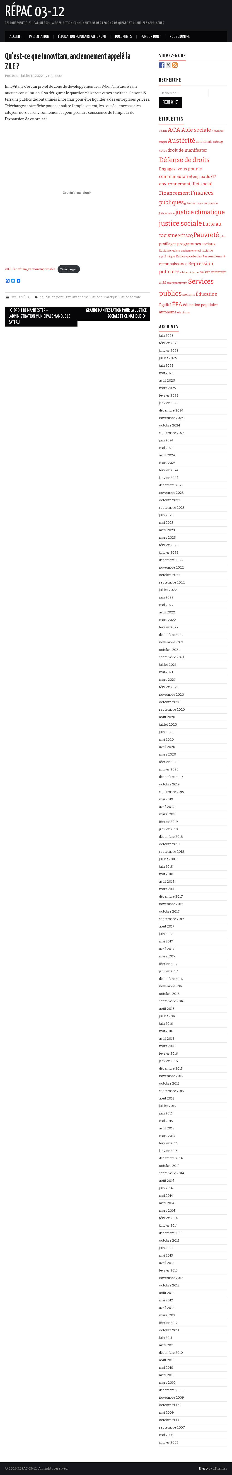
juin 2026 (166, 336)
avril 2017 (166, 949)
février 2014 (168, 1218)
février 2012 (168, 1323)
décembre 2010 (171, 1353)
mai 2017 (166, 941)
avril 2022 (167, 612)
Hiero (203, 1468)
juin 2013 (166, 1248)
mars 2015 (167, 1136)
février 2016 (168, 1054)
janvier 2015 (168, 1151)
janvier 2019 (168, 829)
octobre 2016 (169, 994)
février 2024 (168, 470)
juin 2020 (166, 732)
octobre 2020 (169, 702)
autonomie (204, 142)
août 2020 (167, 717)
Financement (174, 193)
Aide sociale (196, 130)
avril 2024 (167, 455)
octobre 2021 (169, 650)
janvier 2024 (168, 478)
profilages (167, 244)
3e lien (163, 130)
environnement (175, 184)
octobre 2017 (169, 911)
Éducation (207, 294)
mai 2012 (166, 1300)
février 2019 (168, 822)
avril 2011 (166, 1345)
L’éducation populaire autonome (82, 37)
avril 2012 (166, 1308)
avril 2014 (166, 1203)
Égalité (165, 305)
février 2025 (168, 395)
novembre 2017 (171, 904)
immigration (211, 203)
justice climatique (104, 297)
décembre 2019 (171, 777)
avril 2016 (166, 1039)
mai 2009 (166, 1412)
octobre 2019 (169, 784)
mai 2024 (166, 448)
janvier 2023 (168, 553)
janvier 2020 (169, 769)
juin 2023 (166, 515)
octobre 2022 (169, 575)
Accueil (15, 37)
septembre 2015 (171, 1091)
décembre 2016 (171, 979)
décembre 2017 (171, 897)
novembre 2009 (171, 1398)
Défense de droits (184, 160)
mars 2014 (167, 1211)
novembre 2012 (171, 1278)
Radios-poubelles (189, 256)
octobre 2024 (169, 425)
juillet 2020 (168, 725)
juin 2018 (166, 867)
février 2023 (168, 545)
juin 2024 (166, 440)
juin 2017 (166, 934)
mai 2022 (166, 605)
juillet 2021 (167, 665)
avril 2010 (166, 1375)
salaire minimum (190, 272)
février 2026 (169, 343)
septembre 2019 (171, 792)
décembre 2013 (171, 1233)
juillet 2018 (167, 859)
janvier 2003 (168, 1442)
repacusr (55, 76)
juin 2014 (166, 1188)
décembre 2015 (171, 1069)
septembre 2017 (171, 919)
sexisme (188, 295)
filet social (202, 183)
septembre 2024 (172, 433)
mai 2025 (166, 373)
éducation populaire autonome (64, 297)
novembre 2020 (171, 695)
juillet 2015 (167, 1106)
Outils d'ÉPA (20, 297)
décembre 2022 (171, 560)
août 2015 (166, 1098)
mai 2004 (166, 1435)
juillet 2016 (167, 1016)
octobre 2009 (169, 1405)
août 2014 (166, 1181)
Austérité (181, 140)
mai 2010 (166, 1368)
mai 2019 (166, 799)
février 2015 (168, 1143)
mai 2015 (166, 1121)
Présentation (39, 37)
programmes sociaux (196, 244)
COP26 (163, 150)
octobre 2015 (169, 1083)
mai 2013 (166, 1255)
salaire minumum (177, 282)
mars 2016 (167, 1046)
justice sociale (130, 297)
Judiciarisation (167, 213)
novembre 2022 (171, 567)
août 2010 (166, 1360)
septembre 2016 (171, 1001)
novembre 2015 (171, 1076)
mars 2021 (167, 680)
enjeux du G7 (204, 176)
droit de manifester (187, 150)
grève (187, 203)
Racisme (165, 250)
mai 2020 (166, 739)
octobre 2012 (169, 1285)
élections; (184, 312)
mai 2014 (166, 1196)
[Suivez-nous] (161, 65)
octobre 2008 (169, 1420)
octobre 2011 (169, 1330)
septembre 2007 (172, 1427)
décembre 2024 (171, 410)
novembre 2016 (171, 986)
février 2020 (169, 762)
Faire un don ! (151, 37)
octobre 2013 (169, 1240)
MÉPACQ (185, 236)
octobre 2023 (169, 500)
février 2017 (168, 964)
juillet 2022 (168, 590)
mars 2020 (167, 754)
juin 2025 (166, 366)
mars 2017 (167, 956)
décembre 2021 (171, 635)
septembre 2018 (171, 852)
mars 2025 (167, 388)
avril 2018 (166, 882)
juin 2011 (165, 1338)
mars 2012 (167, 1315)
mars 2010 (167, 1383)
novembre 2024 (171, 418)
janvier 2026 (169, 351)
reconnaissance (173, 264)
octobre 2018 (169, 844)
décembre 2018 (171, 837)
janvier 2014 (168, 1226)
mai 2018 (166, 874)
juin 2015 (166, 1113)
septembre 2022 (172, 582)
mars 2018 (167, 889)
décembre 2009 (171, 1390)
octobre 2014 (169, 1166)
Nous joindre (179, 37)
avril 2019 (166, 807)
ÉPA (177, 304)
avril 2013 (166, 1263)
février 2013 (168, 1270)
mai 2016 (166, 1031)
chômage (218, 141)
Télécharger (68, 269)
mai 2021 (166, 672)
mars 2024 (167, 463)
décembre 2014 (171, 1158)
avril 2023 (167, 530)
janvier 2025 (168, 403)
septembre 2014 (171, 1173)
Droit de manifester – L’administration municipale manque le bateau (39, 316)
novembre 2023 (171, 493)
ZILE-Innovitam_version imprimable (30, 269)
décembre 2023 (171, 485)
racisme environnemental (186, 250)
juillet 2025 (168, 358)
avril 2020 (167, 747)
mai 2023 (166, 523)
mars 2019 (167, 814)
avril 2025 (167, 381)
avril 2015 (166, 1128)
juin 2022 (166, 597)
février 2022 (169, 627)
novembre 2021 (171, 642)
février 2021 (168, 687)
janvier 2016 (168, 1061)
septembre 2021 (171, 657)
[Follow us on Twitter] (168, 65)
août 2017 (166, 926)
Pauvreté (206, 235)
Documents (123, 37)
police (223, 236)
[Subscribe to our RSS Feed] (175, 65)
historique (197, 203)
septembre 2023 (172, 508)
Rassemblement (214, 256)
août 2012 (166, 1293)
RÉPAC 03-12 (35, 12)
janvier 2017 (168, 971)
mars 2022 (167, 620)
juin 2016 (166, 1024)
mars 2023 (167, 538)
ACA (174, 129)
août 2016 (166, 1009)
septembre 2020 (172, 710)
